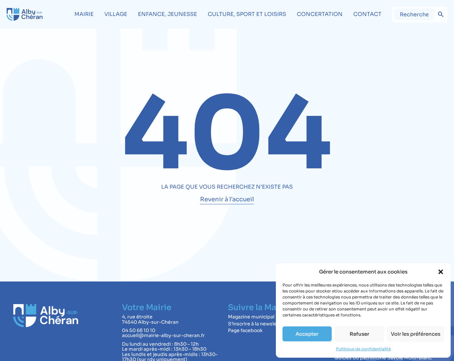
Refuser (359, 334)
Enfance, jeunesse (167, 14)
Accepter (306, 334)
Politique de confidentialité (363, 348)
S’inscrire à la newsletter (257, 324)
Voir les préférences (415, 334)
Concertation (320, 14)
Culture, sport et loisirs (247, 14)
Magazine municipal (251, 317)
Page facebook (245, 330)
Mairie (84, 14)
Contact (367, 14)
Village (115, 14)
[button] (440, 272)
